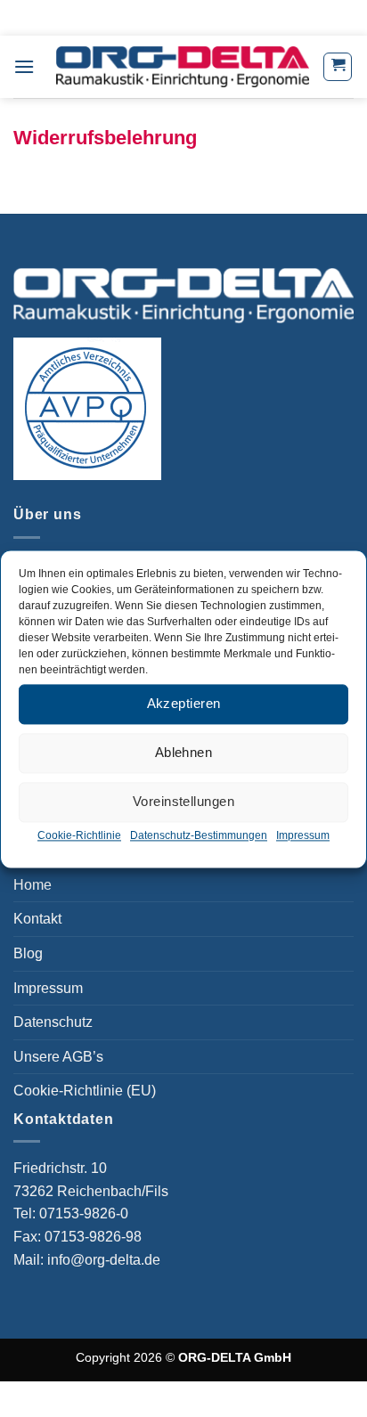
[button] (24, 66)
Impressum (303, 835)
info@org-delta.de (103, 1259)
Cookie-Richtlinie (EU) (84, 1090)
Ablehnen (184, 752)
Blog (28, 953)
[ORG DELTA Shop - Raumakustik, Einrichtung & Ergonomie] (182, 66)
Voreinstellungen (183, 801)
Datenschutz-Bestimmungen (198, 835)
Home (32, 884)
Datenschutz (53, 1022)
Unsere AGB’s (58, 1056)
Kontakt (37, 918)
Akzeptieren (184, 703)
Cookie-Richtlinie (79, 835)
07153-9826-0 (85, 1213)
